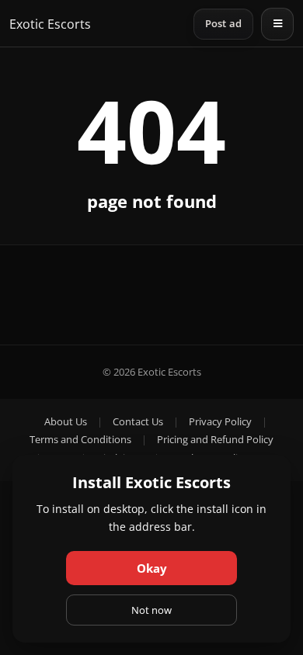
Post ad (223, 23)
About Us (65, 421)
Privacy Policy (220, 421)
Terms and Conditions (80, 439)
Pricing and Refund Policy (215, 439)
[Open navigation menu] (277, 24)
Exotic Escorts (50, 24)
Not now (151, 610)
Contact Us (138, 421)
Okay (152, 568)
